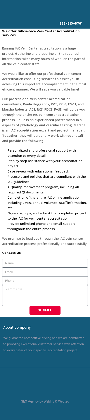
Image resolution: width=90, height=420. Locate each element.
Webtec (63, 401)
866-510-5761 (70, 23)
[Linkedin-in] (49, 411)
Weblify (49, 401)
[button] (79, 12)
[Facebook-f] (41, 411)
